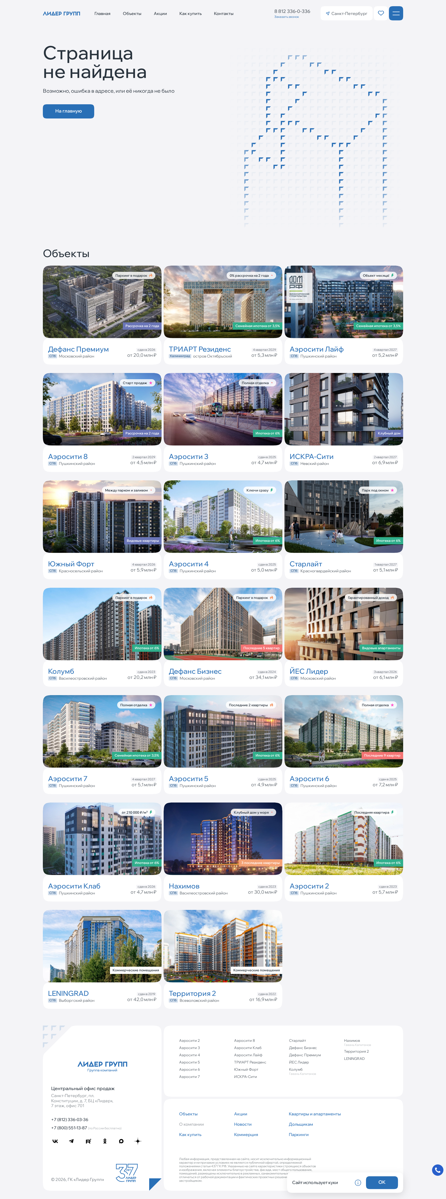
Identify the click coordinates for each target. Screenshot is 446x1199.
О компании (191, 1124)
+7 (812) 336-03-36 (69, 1119)
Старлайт (297, 1040)
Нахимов (357, 1042)
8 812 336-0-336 (292, 11)
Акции (160, 13)
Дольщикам (301, 1124)
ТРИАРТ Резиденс (250, 1062)
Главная (102, 13)
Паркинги (299, 1134)
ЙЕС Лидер (299, 1062)
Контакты (224, 13)
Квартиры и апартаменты (314, 1113)
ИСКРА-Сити (245, 1076)
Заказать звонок (286, 17)
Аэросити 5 (189, 1062)
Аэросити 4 (189, 1055)
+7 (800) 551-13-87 (86, 1127)
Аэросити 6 (189, 1069)
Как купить (190, 13)
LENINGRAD (354, 1058)
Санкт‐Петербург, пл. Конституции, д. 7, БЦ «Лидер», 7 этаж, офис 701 (82, 1100)
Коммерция (246, 1134)
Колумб (302, 1071)
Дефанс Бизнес (303, 1047)
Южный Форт (246, 1069)
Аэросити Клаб (247, 1047)
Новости (243, 1124)
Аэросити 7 (189, 1076)
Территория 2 (356, 1051)
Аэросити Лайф (248, 1055)
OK (382, 1182)
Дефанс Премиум (305, 1055)
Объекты (132, 13)
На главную (68, 111)
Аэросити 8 (244, 1040)
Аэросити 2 (189, 1040)
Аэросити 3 (189, 1047)
